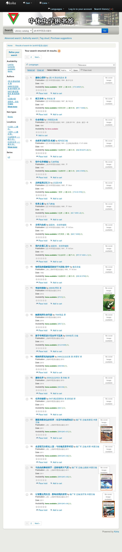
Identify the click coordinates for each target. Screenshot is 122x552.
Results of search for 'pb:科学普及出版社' (31, 45)
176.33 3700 (77, 192)
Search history (101, 8)
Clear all (40, 70)
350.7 (60, 324)
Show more (12, 106)
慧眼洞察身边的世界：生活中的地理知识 (54, 419)
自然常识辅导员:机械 (45, 140)
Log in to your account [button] (80, 8)
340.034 (61, 387)
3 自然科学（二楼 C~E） (14, 138)
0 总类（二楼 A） (13, 127)
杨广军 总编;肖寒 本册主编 (87, 446)
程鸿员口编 (63, 140)
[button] (27, 3)
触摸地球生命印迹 (44, 314)
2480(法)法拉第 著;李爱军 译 (14, 87)
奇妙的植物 (40, 287)
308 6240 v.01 (63, 431)
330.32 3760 (81, 276)
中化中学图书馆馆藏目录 (13, 3)
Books (10, 116)
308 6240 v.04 (63, 503)
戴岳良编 (76, 266)
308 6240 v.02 (63, 456)
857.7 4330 (81, 108)
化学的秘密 (40, 398)
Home (10, 45)
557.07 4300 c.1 (82, 255)
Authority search (30, 38)
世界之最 (39, 203)
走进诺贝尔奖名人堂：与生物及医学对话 (54, 446)
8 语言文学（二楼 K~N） (14, 143)
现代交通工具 (42, 245)
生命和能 (39, 119)
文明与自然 (40, 224)
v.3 (9, 157)
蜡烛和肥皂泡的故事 (45, 356)
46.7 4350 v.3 (76, 213)
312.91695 (62, 345)
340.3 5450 (81, 171)
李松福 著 (51, 98)
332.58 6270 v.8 (82, 150)
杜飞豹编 (51, 203)
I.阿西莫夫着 (52, 119)
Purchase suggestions (61, 38)
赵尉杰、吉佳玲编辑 (13, 102)
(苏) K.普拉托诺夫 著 (14, 82)
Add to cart (57, 93)
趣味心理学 (40, 77)
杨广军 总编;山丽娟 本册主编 (84, 467)
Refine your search (14, 53)
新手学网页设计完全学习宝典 (49, 335)
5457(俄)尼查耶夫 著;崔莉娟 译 (13, 93)
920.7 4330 (75, 234)
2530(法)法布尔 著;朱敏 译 (58, 377)
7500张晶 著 (60, 314)
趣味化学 (39, 377)
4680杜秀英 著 (55, 288)
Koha (116, 531)
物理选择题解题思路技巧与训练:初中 (52, 266)
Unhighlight (33, 64)
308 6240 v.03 (63, 477)
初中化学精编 (42, 161)
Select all (31, 70)
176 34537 (77, 87)
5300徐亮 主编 (72, 335)
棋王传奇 (39, 98)
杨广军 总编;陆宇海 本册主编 (82, 494)
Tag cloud (44, 38)
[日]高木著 (12, 98)
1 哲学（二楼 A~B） (13, 132)
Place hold (43, 93)
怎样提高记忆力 (43, 182)
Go (104, 30)
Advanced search (13, 38)
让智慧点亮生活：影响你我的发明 (51, 494)
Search (9, 30)
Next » (37, 57)
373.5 (60, 297)
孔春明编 (55, 161)
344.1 (60, 408)
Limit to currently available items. (11, 67)
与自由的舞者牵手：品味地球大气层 (52, 467)
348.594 (61, 366)
